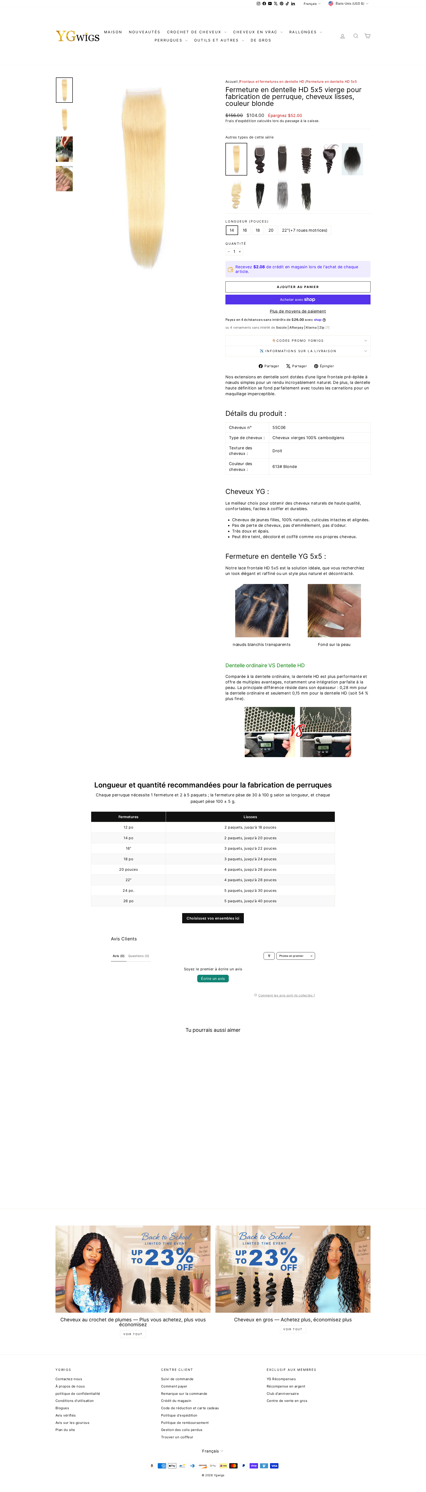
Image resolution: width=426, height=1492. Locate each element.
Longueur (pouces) (247, 221)
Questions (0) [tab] (138, 956)
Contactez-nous (68, 1379)
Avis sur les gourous (72, 1423)
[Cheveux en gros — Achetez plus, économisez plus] (293, 1269)
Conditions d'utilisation (74, 1401)
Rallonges (304, 32)
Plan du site (65, 1430)
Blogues (62, 1408)
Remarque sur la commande (184, 1393)
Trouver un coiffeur (177, 1437)
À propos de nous (70, 1386)
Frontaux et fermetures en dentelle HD (272, 81)
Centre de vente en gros (287, 1401)
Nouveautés (144, 32)
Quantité (235, 243)
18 (258, 230)
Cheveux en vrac (256, 32)
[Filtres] (269, 956)
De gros (261, 40)
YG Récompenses (281, 1379)
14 (232, 230)
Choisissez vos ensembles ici (213, 918)
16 (245, 230)
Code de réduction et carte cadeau (190, 1408)
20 (271, 230)
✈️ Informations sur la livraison (298, 351)
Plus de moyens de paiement (298, 311)
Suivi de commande (177, 1379)
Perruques (169, 40)
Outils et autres (217, 40)
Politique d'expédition (179, 1415)
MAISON (113, 32)
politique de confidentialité (77, 1393)
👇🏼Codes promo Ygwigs (298, 340)
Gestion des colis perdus (182, 1430)
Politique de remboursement (185, 1423)
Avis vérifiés (65, 1415)
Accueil (231, 81)
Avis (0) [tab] (119, 956)
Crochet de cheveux (195, 32)
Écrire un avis (213, 978)
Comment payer (174, 1386)
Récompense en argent (286, 1386)
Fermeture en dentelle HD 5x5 (332, 81)
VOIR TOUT (133, 1334)
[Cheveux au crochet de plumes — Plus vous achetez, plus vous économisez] (133, 1269)
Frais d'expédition (240, 121)
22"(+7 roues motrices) (305, 230)
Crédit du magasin (176, 1401)
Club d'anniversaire (283, 1393)
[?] (327, 327)
